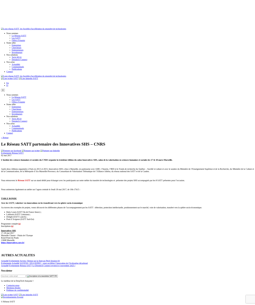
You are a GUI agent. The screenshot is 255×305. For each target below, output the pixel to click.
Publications (17, 69)
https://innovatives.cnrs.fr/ (12, 242)
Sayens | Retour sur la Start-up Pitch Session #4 (40, 261)
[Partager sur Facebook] (11, 151)
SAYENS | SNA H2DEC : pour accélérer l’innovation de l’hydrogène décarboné (54, 263)
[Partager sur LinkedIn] (50, 151)
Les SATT (16, 38)
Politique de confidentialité (17, 290)
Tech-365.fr (17, 57)
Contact (9, 71)
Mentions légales (13, 288)
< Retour (4, 137)
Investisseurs (17, 52)
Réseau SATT (18, 153)
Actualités (16, 64)
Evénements (6, 153)
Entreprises (16, 45)
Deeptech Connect (19, 59)
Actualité (5, 261)
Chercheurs (16, 48)
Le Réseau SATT (19, 36)
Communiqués (18, 67)
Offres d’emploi (18, 40)
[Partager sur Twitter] (31, 151)
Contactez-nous (12, 285)
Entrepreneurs (17, 50)
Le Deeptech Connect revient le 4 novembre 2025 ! (53, 265)
